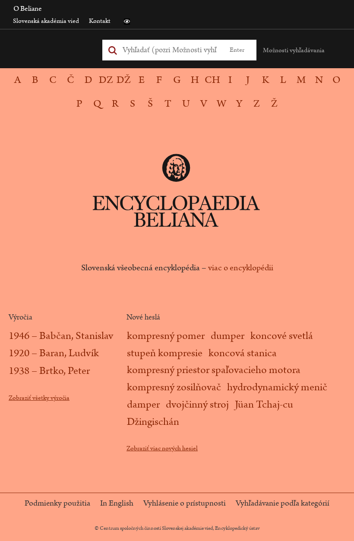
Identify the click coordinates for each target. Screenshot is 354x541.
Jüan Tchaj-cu (264, 404)
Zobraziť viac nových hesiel (162, 448)
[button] (127, 22)
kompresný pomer (166, 336)
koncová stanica (243, 353)
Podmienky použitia (57, 503)
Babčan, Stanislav (76, 336)
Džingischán (153, 421)
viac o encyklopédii (240, 268)
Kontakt (100, 20)
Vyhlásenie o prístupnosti (184, 503)
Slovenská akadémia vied (46, 20)
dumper (227, 336)
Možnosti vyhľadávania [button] (294, 50)
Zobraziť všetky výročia (39, 397)
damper (143, 404)
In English (116, 503)
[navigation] (177, 92)
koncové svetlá (281, 336)
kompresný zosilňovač (174, 387)
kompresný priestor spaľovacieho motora (213, 370)
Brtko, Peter (64, 371)
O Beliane (27, 8)
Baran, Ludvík (69, 353)
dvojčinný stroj (197, 404)
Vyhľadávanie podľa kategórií (282, 503)
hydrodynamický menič (277, 387)
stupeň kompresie (164, 353)
